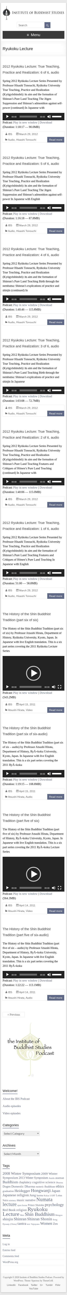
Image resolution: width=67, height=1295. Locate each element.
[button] (33, 673)
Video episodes (11, 1113)
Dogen (7, 1186)
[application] (33, 116)
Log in (6, 1244)
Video (29, 709)
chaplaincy (25, 1182)
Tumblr (49, 1285)
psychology (54, 1204)
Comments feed (11, 1256)
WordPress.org (10, 1262)
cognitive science (43, 1182)
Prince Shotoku (36, 1205)
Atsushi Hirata (16, 709)
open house (22, 1205)
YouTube (33, 1288)
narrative (30, 1200)
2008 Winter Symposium (21, 1173)
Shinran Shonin (39, 1219)
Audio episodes (12, 1106)
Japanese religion (16, 1195)
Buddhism (10, 1182)
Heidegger (22, 1191)
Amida (52, 1178)
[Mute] (49, 116)
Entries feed (9, 1250)
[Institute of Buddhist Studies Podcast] (33, 7)
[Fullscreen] (59, 687)
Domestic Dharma (23, 1186)
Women (46, 1223)
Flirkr (57, 1285)
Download (46, 122)
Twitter (34, 1285)
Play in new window (25, 122)
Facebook (23, 1285)
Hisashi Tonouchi (26, 139)
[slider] (57, 116)
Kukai (46, 1196)
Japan (56, 1191)
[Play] (7, 116)
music (21, 1200)
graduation (8, 1191)
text (28, 1224)
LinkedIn (11, 1285)
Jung (33, 1195)
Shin (22, 1215)
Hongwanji (41, 1190)
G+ (41, 1285)
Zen (55, 1223)
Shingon (59, 1215)
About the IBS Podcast (16, 1098)
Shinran (20, 1219)
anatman (59, 1178)
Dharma (59, 1183)
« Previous (13, 1014)
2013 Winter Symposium (33, 1177)
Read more (55, 139)
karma (40, 1195)
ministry (12, 1200)
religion (21, 1210)
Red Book (9, 1210)
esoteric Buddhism (45, 1186)
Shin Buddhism (40, 1214)
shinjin (8, 1219)
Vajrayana (35, 1224)
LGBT (52, 1196)
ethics (60, 1186)
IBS (10, 134)
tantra (21, 1223)
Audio (11, 139)
